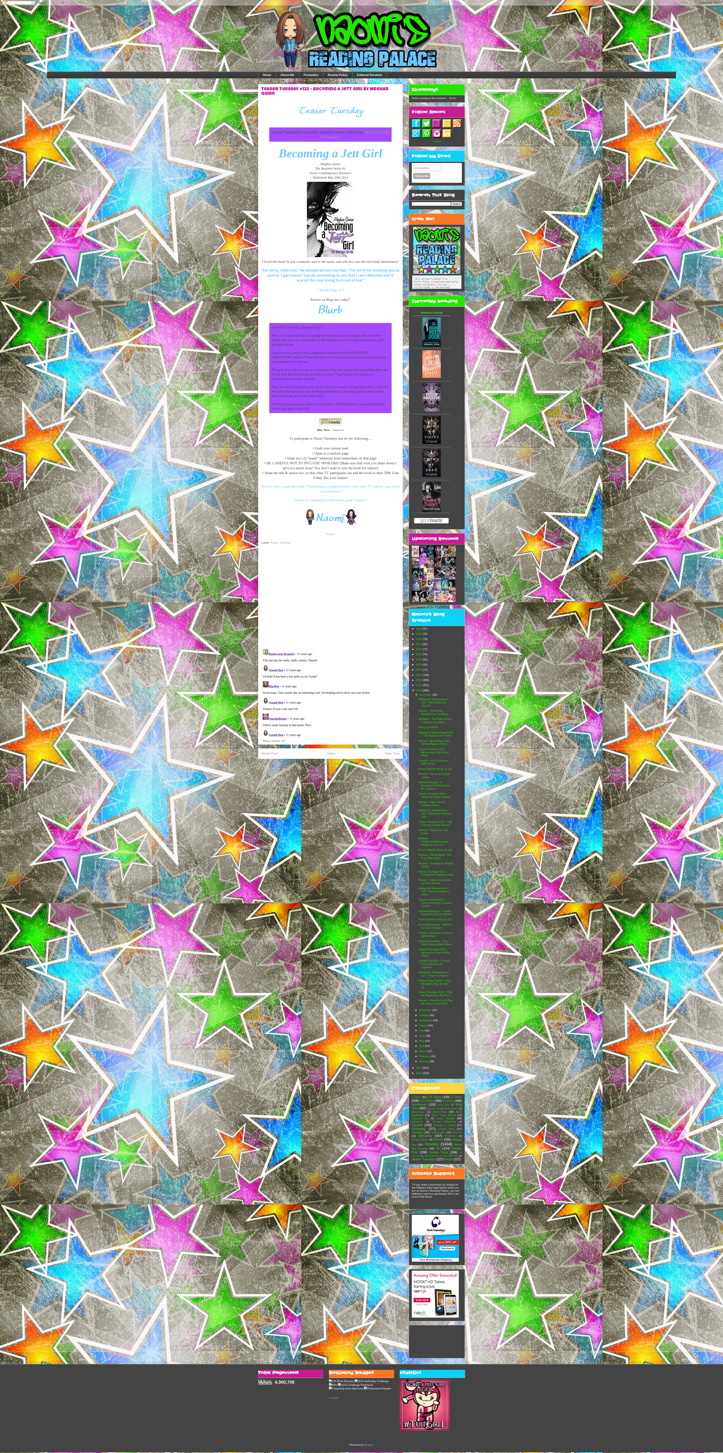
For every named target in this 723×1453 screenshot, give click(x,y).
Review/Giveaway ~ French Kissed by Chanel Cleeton (435, 913)
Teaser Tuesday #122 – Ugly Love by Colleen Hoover (435, 823)
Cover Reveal (445, 1118)
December (425, 694)
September (426, 1020)
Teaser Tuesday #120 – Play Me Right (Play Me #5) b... (435, 994)
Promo (437, 1139)
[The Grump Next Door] (431, 345)
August (423, 1025)
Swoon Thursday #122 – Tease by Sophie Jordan (434, 795)
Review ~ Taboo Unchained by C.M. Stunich (434, 881)
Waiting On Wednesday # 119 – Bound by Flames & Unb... (435, 813)
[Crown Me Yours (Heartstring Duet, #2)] (431, 442)
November (425, 1009)
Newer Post (269, 753)
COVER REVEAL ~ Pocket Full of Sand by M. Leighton (433, 964)
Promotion (311, 75)
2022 (419, 649)
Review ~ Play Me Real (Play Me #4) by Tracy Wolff (435, 1002)
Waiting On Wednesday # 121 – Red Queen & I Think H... (433, 702)
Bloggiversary (433, 1108)
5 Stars (448, 1101)
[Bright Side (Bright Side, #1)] (431, 376)
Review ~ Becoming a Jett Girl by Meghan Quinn (433, 742)
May (422, 1040)
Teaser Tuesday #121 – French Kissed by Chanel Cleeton (434, 903)
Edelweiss (417, 1121)
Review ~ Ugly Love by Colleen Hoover (431, 803)
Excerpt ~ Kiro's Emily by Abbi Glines (433, 762)
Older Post (392, 753)
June (422, 1035)
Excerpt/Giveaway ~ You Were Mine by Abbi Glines (435, 943)
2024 (419, 638)
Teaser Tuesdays (281, 542)
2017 (419, 674)
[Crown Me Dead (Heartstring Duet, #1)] (431, 475)
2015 (419, 685)
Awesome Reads (432, 312)
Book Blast (440, 1111)
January (424, 1061)
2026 (419, 628)
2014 (419, 690)
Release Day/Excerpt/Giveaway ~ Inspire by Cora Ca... (434, 841)
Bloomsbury (418, 1112)
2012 (419, 1073)
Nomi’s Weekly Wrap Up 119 (435, 768)
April (422, 1045)
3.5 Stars (434, 1097)
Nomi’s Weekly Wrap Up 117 (435, 919)
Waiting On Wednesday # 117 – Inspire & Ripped (433, 974)
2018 (419, 669)
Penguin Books (420, 1139)
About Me (287, 75)
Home (267, 75)
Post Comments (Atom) (339, 763)
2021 (419, 654)
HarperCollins (438, 1132)
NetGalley (425, 1136)
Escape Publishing (444, 1121)
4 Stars (456, 1097)
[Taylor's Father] (431, 510)
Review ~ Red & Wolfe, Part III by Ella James (434, 856)
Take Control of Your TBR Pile (441, 1156)
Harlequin (417, 1132)
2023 (419, 644)
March (423, 1051)
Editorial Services (369, 75)
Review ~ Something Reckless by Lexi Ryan (433, 712)
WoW (449, 1159)
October (424, 1015)
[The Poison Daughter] (431, 410)
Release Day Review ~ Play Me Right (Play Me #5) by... (434, 983)
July (422, 1030)
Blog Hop (443, 1104)
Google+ (334, 1397)
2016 (419, 680)
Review (432, 1144)
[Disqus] (330, 597)
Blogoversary (451, 1108)
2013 (419, 1067)
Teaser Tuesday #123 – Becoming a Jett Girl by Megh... (433, 752)
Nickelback (451, 1136)
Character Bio (420, 1118)
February (425, 1056)
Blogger (368, 1444)
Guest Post (446, 1128)
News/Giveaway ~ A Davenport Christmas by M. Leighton (434, 785)
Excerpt (417, 1125)
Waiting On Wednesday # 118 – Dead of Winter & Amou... (433, 891)
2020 (419, 659)
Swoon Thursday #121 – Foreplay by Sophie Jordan (435, 873)
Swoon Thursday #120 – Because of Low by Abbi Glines (434, 952)
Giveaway (419, 1129)
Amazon (338, 430)
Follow (330, 534)
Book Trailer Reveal (444, 1115)
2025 (419, 633)
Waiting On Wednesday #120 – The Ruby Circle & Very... (435, 734)
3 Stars (416, 1097)
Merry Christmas (428, 727)
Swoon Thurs (438, 1152)
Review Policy (338, 75)
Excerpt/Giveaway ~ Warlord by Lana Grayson (435, 926)
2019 (419, 664)
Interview (457, 1132)
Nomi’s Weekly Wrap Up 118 (435, 849)
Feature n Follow (444, 1125)
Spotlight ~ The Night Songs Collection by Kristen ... (435, 720)
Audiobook (419, 1104)
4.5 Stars (426, 1101)
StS (438, 1148)
